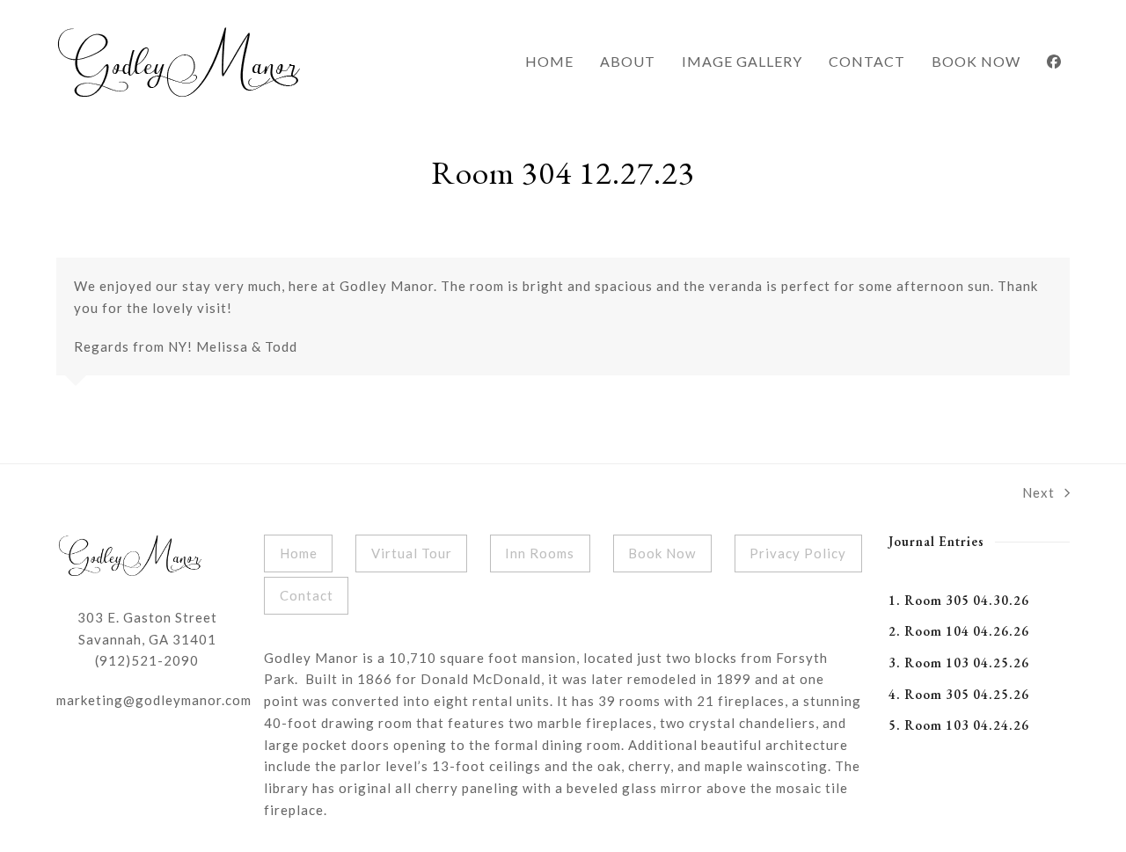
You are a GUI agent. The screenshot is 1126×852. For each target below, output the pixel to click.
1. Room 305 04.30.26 (958, 600)
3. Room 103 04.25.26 (958, 662)
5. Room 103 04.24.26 (958, 725)
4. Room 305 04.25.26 (958, 694)
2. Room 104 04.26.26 (958, 631)
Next (1039, 494)
